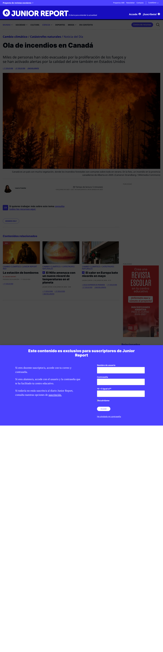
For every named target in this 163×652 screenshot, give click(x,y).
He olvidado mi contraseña (109, 416)
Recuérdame (103, 400)
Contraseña (102, 377)
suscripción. (55, 394)
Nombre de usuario (106, 365)
